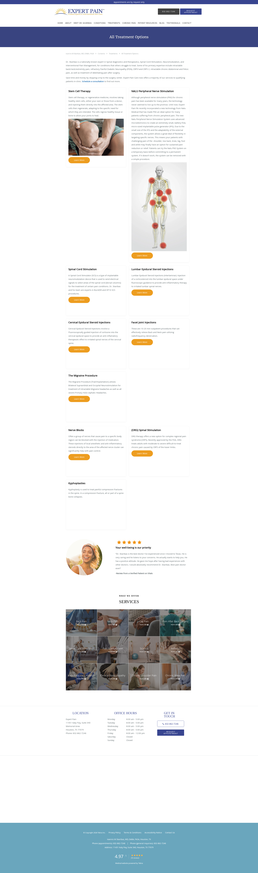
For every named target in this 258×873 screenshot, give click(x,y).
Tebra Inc (101, 832)
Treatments (113, 53)
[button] (191, 11)
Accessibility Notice (153, 832)
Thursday (126, 729)
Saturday (120, 736)
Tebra (140, 863)
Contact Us (170, 832)
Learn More (79, 160)
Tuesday (126, 722)
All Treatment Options (129, 53)
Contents (101, 53)
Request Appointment (171, 732)
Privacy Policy (115, 832)
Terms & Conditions (132, 832)
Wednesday (126, 726)
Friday (126, 733)
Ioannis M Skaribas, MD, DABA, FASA (80, 53)
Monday (126, 719)
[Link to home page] (77, 11)
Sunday (120, 740)
